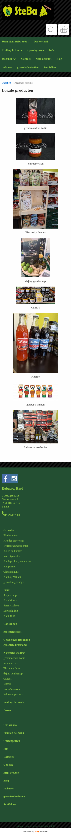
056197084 (14, 515)
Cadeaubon (10, 624)
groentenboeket (12, 632)
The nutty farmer (12, 668)
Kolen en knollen (12, 551)
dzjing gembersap (13, 673)
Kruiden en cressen (13, 540)
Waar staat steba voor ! (15, 41)
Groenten (8, 530)
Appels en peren (12, 595)
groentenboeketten (28, 67)
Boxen (7, 710)
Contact (26, 59)
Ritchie (7, 684)
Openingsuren (35, 50)
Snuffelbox (50, 67)
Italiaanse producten (14, 694)
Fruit (6, 590)
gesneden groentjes (13, 582)
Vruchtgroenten (11, 556)
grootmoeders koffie (14, 658)
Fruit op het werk (12, 50)
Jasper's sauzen (11, 689)
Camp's (7, 678)
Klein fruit (9, 615)
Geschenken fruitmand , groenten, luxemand (17, 642)
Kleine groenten (12, 576)
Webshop (7, 59)
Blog (59, 59)
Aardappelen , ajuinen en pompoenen (17, 563)
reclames (7, 67)
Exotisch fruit (10, 610)
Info (51, 50)
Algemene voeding (14, 653)
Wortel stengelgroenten (15, 545)
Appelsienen (10, 600)
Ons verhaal (41, 41)
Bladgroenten (10, 535)
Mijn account (43, 59)
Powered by (35, 831)
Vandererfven (10, 663)
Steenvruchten (11, 605)
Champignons (11, 571)
